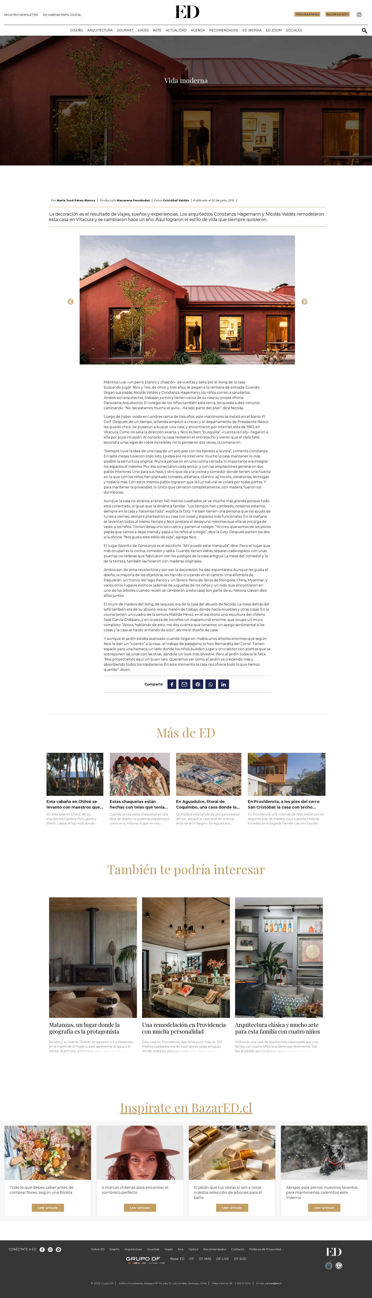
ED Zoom (274, 30)
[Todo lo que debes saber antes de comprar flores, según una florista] (48, 1153)
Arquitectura (100, 30)
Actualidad (176, 30)
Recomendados (223, 30)
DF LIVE (222, 1259)
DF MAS (205, 1259)
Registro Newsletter (21, 14)
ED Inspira (252, 30)
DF (191, 1259)
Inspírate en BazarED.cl (186, 1107)
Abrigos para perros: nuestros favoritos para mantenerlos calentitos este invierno (322, 1192)
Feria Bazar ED (307, 14)
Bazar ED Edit (337, 14)
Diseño (76, 30)
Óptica (193, 1249)
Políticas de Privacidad (265, 1249)
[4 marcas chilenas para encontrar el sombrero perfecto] (140, 1153)
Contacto (237, 1249)
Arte (157, 30)
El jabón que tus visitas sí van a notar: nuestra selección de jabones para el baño (228, 1192)
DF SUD (240, 1259)
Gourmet (125, 30)
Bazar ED (177, 1259)
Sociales (294, 30)
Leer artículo (48, 1207)
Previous (69, 300)
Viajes (143, 30)
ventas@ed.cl (273, 1283)
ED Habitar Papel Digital (62, 14)
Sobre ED (98, 1249)
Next (303, 300)
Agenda (198, 30)
